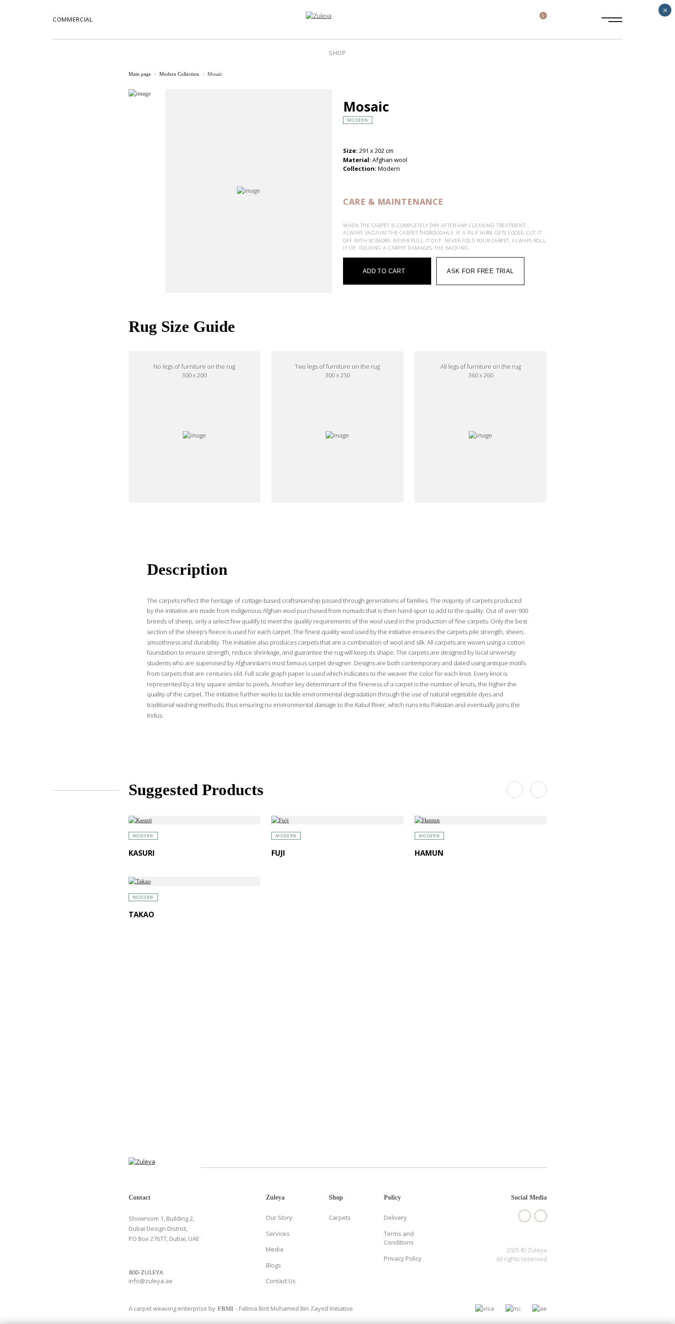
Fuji (278, 853)
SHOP (337, 53)
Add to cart (384, 271)
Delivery (395, 1217)
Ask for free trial (480, 271)
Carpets (340, 1217)
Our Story (279, 1217)
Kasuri (142, 853)
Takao (141, 914)
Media (274, 1249)
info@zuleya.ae (151, 1281)
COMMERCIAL (73, 19)
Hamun (429, 853)
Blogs (273, 1265)
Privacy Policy (403, 1258)
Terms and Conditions (399, 1238)
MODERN (357, 120)
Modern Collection (179, 74)
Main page (140, 74)
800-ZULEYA (146, 1272)
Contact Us (281, 1281)
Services (278, 1233)
